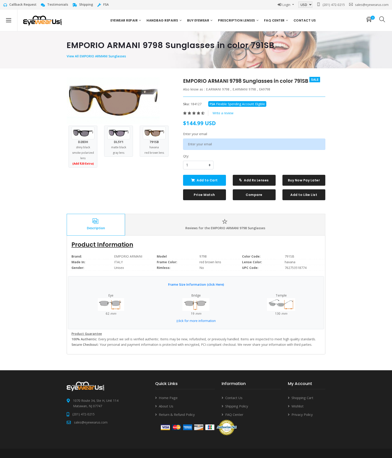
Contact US (305, 20)
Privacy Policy (302, 414)
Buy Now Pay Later (304, 180)
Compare (254, 194)
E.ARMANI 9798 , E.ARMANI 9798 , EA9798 (238, 89)
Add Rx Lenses (256, 180)
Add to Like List (303, 194)
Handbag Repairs (162, 20)
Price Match (204, 194)
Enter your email (195, 134)
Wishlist (298, 406)
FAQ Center (274, 20)
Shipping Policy (236, 406)
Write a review (223, 113)
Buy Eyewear (198, 20)
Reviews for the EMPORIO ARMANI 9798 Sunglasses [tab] (225, 228)
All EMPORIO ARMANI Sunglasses (100, 56)
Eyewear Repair (124, 20)
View (71, 56)
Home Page (168, 397)
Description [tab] (96, 228)
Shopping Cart (302, 397)
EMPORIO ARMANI (128, 256)
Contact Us (234, 397)
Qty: (186, 156)
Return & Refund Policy (177, 414)
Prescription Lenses (236, 20)
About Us (166, 406)
